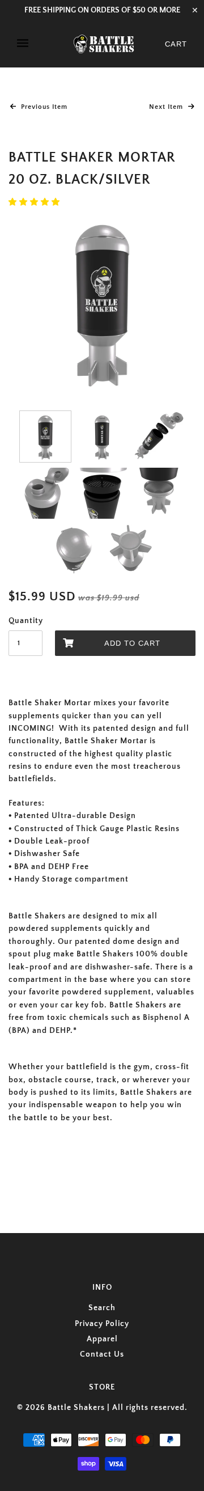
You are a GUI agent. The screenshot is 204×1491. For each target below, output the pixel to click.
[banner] (104, 44)
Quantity (25, 620)
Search (102, 1307)
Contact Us (102, 1354)
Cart (176, 44)
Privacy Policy (102, 1323)
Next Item (167, 107)
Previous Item (43, 107)
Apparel (102, 1339)
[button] (35, 202)
